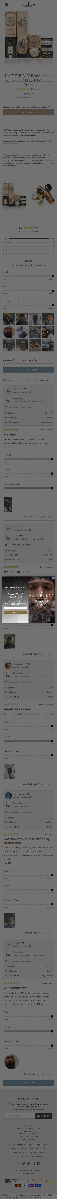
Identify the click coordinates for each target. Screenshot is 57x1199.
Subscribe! (15, 612)
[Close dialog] (53, 578)
